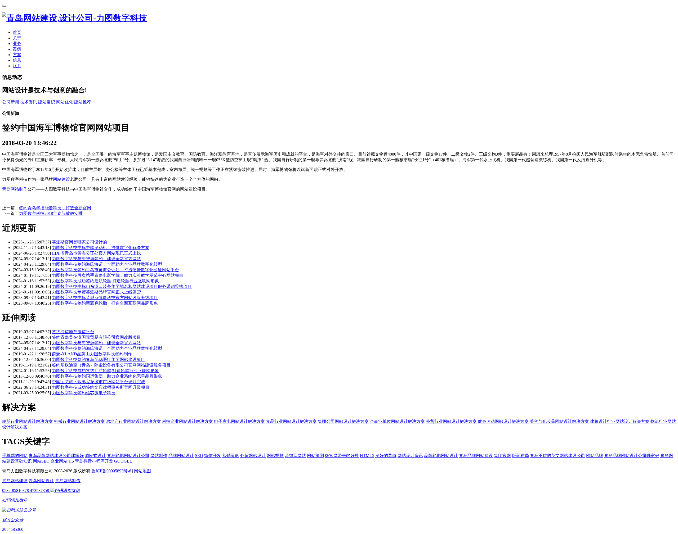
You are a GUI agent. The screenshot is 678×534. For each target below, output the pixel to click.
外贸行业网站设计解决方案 (451, 421)
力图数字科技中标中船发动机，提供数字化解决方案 (100, 247)
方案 (17, 54)
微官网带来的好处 (342, 455)
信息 (17, 60)
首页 (17, 32)
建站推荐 (82, 102)
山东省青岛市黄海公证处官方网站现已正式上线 (96, 253)
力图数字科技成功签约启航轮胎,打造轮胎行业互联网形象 (105, 281)
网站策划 (315, 455)
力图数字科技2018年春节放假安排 (51, 213)
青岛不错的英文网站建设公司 (557, 455)
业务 (17, 43)
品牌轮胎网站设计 (441, 455)
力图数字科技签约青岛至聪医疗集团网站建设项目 (98, 359)
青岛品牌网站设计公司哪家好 (631, 455)
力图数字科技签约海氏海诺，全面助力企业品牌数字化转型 (107, 264)
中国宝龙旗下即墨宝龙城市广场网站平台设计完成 (98, 381)
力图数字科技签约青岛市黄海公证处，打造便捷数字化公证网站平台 (115, 270)
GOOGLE (123, 461)
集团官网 (502, 455)
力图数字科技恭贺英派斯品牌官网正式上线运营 (96, 292)
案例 (17, 49)
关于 (17, 38)
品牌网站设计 (181, 455)
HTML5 (367, 455)
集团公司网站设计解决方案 (343, 421)
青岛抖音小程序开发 (94, 461)
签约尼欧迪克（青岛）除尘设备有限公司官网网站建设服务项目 (111, 365)
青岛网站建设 (15, 480)
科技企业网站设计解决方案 (187, 421)
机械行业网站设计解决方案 (79, 421)
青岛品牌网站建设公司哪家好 (56, 455)
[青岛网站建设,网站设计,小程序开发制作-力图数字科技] (74, 18)
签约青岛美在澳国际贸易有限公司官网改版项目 (96, 337)
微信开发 (212, 455)
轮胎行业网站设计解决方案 (27, 421)
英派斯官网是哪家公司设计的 (79, 242)
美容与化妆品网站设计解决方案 (559, 421)
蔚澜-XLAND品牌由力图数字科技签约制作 (92, 354)
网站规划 (275, 455)
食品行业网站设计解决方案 (291, 421)
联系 (17, 66)
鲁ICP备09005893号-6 (111, 471)
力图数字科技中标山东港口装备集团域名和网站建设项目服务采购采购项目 (122, 286)
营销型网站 (295, 455)
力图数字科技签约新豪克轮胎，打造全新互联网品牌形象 (105, 303)
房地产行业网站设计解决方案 (133, 421)
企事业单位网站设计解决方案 (397, 421)
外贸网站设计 (253, 455)
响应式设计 (95, 455)
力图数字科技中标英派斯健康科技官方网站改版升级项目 (105, 297)
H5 (71, 461)
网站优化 (64, 102)
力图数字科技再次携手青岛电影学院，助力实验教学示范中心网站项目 (117, 275)
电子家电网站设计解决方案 (239, 421)
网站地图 (142, 471)
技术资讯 (28, 102)
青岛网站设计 (41, 480)
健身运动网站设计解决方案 (503, 421)
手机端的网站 (15, 455)
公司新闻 (10, 102)
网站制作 (158, 455)
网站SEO (41, 461)
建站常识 (46, 102)
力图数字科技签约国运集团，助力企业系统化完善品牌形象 (107, 376)
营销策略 (230, 455)
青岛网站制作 (15, 189)
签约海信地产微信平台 (73, 331)
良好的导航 (385, 455)
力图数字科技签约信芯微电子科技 (83, 393)
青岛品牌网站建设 (476, 455)
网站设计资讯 (410, 455)
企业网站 (59, 461)
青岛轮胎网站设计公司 (128, 455)
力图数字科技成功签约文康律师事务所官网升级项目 (100, 387)
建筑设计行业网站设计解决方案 (619, 421)
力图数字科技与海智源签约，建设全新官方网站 (96, 258)
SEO (199, 455)
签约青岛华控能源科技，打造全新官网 (55, 208)
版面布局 (520, 455)
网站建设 (61, 179)
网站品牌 (594, 455)
